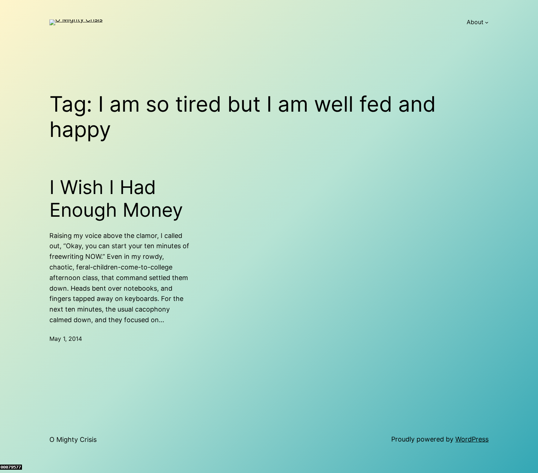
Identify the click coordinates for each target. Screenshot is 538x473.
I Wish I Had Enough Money (116, 198)
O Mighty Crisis (73, 439)
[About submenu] (487, 22)
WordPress (472, 439)
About (475, 22)
